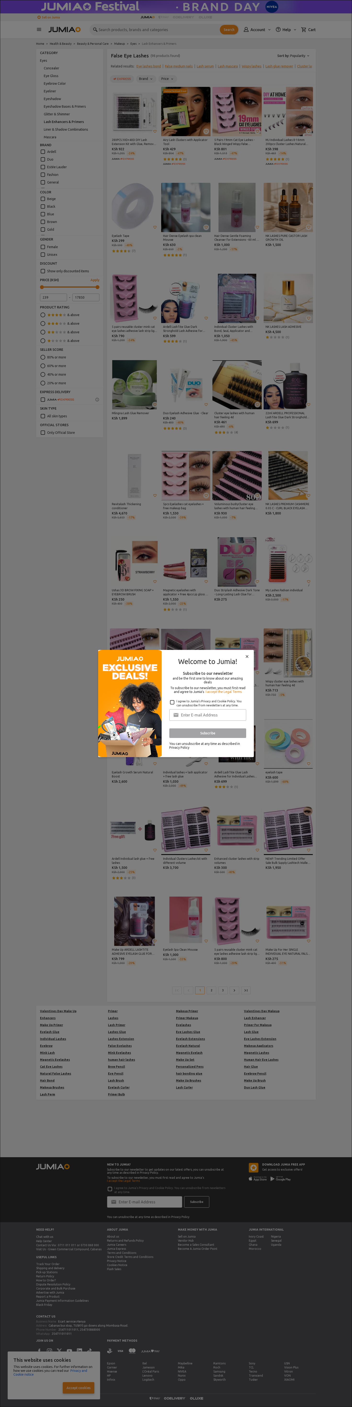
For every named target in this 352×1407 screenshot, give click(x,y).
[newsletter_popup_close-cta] (247, 656)
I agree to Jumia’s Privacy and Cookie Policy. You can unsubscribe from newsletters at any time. (209, 703)
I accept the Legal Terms (224, 692)
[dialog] (176, 703)
